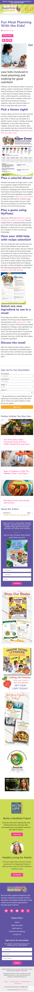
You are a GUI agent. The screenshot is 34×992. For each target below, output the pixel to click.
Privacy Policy (25, 981)
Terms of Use (15, 981)
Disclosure (18, 983)
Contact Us (17, 934)
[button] (26, 9)
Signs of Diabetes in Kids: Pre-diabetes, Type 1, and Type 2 (17, 472)
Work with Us (17, 928)
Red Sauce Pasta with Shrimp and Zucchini (16, 501)
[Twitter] (11, 911)
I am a (3, 390)
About (17, 922)
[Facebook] (6, 911)
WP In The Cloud (22, 989)
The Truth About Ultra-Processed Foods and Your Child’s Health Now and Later (16, 441)
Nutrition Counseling (17, 931)
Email (3, 384)
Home (6, 981)
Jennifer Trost (8, 30)
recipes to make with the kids (12, 270)
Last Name (5, 379)
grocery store (22, 322)
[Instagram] (28, 911)
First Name (5, 374)
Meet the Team (17, 925)
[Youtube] (17, 911)
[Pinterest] (22, 911)
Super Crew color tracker (23, 196)
